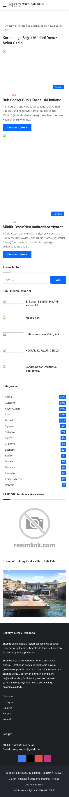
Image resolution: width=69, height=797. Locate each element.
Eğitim (8, 437)
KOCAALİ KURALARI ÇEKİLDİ (42, 350)
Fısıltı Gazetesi (13, 479)
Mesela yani (33, 317)
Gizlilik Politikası (18, 778)
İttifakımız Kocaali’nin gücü (42, 334)
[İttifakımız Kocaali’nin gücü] (13, 339)
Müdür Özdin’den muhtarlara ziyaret (33, 227)
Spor (7, 414)
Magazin (10, 467)
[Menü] (4, 6)
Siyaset (9, 426)
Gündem (10, 402)
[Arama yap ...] (64, 6)
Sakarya (10, 432)
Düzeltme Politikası (40, 778)
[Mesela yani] (13, 323)
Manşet (9, 461)
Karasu (9, 396)
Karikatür (10, 473)
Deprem (9, 484)
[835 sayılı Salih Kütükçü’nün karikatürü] (13, 307)
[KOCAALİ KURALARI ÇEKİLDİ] (13, 356)
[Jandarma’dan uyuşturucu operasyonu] (13, 372)
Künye (58, 772)
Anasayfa (10, 25)
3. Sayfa (10, 443)
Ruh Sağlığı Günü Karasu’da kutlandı (32, 100)
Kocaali (9, 420)
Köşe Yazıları (12, 408)
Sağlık (8, 455)
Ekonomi (10, 449)
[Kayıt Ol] (58, 6)
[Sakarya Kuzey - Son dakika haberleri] (31, 5)
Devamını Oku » (17, 127)
